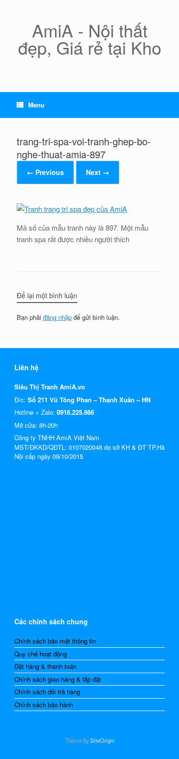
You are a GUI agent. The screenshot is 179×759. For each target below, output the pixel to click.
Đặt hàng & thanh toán (45, 666)
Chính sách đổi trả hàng (47, 691)
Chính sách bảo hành (43, 704)
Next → (97, 172)
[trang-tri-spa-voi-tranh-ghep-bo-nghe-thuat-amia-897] (72, 209)
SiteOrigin (102, 740)
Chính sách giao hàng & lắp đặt (57, 679)
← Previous (45, 172)
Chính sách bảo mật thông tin (55, 640)
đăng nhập (57, 317)
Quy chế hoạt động (40, 653)
